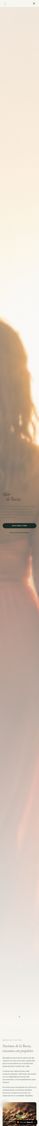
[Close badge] (35, 1122)
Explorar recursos (19, 533)
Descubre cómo (19, 526)
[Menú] (34, 3)
